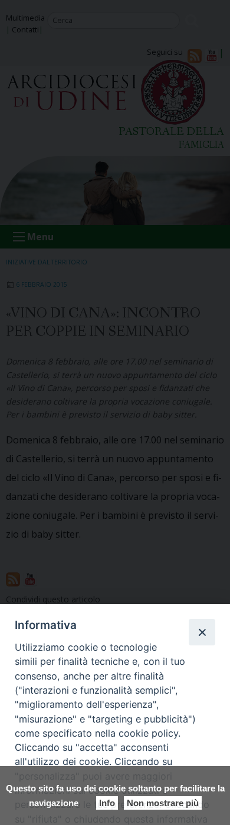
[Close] (202, 632)
